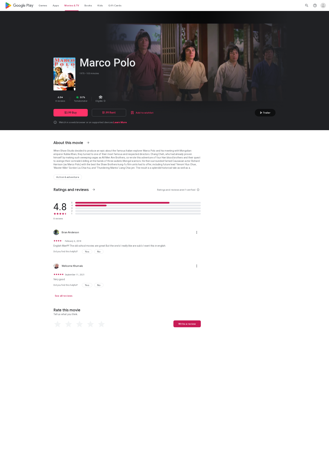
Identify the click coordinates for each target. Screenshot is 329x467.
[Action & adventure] (67, 177)
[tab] (43, 5)
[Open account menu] (323, 5)
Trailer (264, 113)
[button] (87, 252)
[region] (114, 99)
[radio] (57, 324)
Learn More (120, 122)
